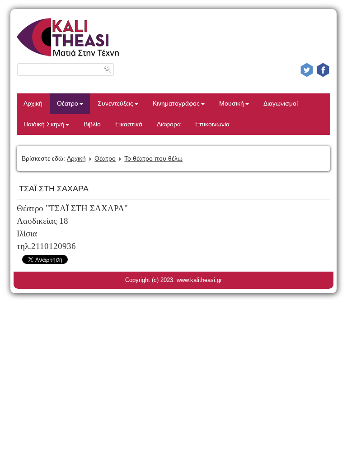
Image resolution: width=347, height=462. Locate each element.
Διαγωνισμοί (280, 103)
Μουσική (231, 103)
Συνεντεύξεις (115, 103)
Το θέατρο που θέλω (153, 158)
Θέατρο (67, 103)
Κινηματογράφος (176, 103)
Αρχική (32, 103)
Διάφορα (169, 124)
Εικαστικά (128, 124)
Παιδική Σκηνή (43, 124)
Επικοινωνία (212, 124)
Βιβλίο (92, 124)
